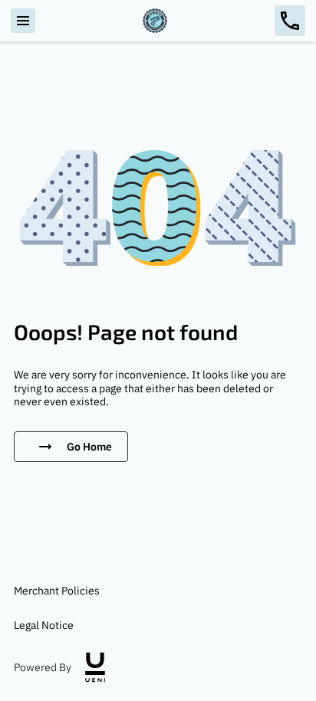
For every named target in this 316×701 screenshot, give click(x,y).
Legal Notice (44, 624)
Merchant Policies (57, 590)
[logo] (95, 667)
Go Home (89, 446)
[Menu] (23, 20)
